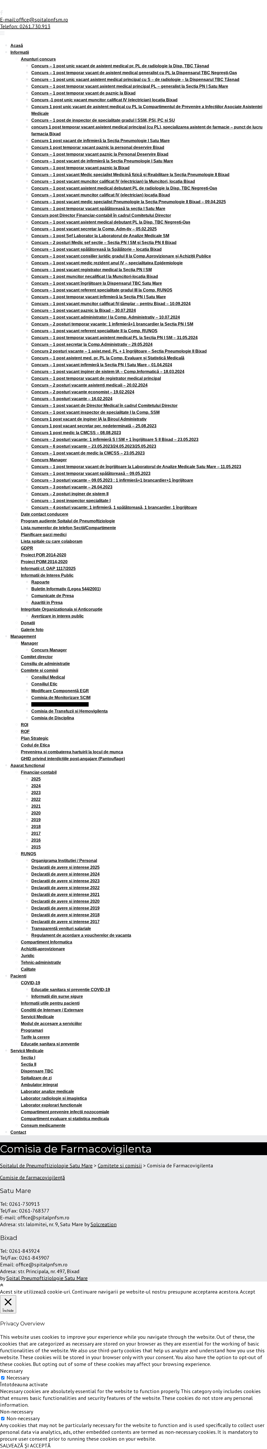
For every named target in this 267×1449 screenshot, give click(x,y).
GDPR (27, 548)
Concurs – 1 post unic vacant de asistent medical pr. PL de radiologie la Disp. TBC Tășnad (120, 66)
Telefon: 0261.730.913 (25, 26)
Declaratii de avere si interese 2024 (65, 874)
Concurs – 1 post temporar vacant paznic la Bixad (80, 168)
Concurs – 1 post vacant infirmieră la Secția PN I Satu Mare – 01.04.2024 (101, 365)
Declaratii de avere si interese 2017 (65, 922)
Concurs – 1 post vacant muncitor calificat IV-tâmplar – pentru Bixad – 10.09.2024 (111, 303)
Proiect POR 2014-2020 (43, 555)
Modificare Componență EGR (60, 691)
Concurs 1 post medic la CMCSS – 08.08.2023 (76, 432)
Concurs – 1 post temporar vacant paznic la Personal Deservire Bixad (99, 154)
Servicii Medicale (37, 1017)
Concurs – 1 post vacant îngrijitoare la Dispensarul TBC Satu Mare (96, 283)
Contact (18, 1132)
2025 (36, 779)
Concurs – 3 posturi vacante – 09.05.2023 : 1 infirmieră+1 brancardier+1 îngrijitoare (112, 480)
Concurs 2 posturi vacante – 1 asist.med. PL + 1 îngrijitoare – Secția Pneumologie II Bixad (119, 351)
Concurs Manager (49, 460)
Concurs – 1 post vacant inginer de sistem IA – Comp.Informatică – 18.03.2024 (107, 371)
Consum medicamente (43, 1125)
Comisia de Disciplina (52, 718)
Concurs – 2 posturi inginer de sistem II (69, 494)
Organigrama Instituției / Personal (64, 860)
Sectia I (28, 1057)
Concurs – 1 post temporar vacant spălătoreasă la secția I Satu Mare (98, 208)
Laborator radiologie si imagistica (54, 1098)
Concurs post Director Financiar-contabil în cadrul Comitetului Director (101, 215)
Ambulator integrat (39, 1085)
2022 (36, 799)
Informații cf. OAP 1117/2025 (48, 568)
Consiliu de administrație (45, 663)
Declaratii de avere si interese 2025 (65, 867)
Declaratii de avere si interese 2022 (65, 888)
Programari (32, 1030)
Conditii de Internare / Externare (52, 1010)
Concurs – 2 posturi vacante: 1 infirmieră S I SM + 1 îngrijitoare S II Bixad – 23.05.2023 (114, 439)
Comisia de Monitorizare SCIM (60, 697)
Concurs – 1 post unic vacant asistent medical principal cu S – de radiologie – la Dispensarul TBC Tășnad (135, 79)
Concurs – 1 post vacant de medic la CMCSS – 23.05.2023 (88, 453)
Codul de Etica (35, 745)
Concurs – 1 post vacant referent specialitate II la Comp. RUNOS (94, 331)
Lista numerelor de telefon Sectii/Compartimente (68, 528)
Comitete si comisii (39, 670)
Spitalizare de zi (36, 1078)
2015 (36, 847)
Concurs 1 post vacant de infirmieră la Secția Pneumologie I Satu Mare (100, 140)
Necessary (18, 1377)
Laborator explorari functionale (51, 1105)
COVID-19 (30, 983)
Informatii (19, 52)
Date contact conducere (44, 514)
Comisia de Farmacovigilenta (60, 704)
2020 (36, 813)
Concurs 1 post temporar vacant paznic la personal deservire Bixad (97, 147)
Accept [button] (247, 1291)
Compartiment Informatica (46, 942)
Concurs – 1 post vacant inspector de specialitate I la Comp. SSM (95, 412)
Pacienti (18, 976)
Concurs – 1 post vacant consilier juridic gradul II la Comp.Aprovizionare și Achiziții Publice (121, 256)
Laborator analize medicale (47, 1091)
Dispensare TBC (37, 1071)
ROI (24, 725)
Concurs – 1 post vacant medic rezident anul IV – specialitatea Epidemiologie (107, 263)
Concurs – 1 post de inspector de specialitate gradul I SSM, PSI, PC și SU (103, 120)
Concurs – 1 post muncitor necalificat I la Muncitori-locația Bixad (94, 276)
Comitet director (37, 657)
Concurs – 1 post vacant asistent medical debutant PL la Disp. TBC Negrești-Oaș (110, 222)
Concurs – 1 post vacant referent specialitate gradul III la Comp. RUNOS (101, 290)
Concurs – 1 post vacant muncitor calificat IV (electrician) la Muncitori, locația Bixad (113, 181)
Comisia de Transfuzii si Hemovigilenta (69, 711)
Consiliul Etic (44, 684)
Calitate (28, 969)
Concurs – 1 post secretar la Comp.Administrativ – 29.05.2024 (92, 344)
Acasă (16, 45)
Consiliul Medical (48, 677)
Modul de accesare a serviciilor (51, 1023)
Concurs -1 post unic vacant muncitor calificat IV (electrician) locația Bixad (104, 100)
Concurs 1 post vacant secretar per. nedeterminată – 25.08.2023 (93, 426)
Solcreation (103, 1224)
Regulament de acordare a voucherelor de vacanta (81, 935)
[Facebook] (1, 12)
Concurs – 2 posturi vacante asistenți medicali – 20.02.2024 (89, 385)
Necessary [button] (11, 1370)
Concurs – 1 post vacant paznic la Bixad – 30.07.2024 (83, 310)
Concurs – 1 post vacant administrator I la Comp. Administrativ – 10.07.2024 (105, 317)
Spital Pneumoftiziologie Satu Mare (47, 1278)
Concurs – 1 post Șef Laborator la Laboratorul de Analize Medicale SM (100, 236)
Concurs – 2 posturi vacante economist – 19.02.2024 (82, 392)
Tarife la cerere (35, 1037)
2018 (36, 826)
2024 (36, 786)
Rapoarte (40, 582)
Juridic (27, 955)
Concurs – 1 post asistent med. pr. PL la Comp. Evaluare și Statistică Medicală (107, 358)
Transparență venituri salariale (61, 928)
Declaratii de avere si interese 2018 (65, 915)
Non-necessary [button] (16, 1411)
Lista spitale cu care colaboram (51, 541)
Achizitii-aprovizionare (43, 949)
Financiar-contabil (39, 772)
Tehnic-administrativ (41, 962)
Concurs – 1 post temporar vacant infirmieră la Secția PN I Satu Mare (98, 297)
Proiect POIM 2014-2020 (44, 562)
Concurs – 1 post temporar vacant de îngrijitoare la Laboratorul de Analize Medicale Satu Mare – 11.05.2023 (136, 466)
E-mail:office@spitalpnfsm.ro (34, 19)
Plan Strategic (34, 738)
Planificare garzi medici (43, 534)
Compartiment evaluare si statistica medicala (65, 1118)
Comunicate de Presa (52, 595)
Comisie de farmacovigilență (32, 1177)
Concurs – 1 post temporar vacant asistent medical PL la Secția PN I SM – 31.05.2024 (114, 337)
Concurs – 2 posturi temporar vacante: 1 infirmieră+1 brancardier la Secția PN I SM (112, 324)
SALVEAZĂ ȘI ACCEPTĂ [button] (25, 1445)
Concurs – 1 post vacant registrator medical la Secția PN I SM (91, 269)
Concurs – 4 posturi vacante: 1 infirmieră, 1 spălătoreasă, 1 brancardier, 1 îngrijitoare (114, 507)
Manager (29, 643)
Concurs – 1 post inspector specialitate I (71, 500)
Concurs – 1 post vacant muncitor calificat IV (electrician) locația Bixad (100, 195)
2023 (36, 792)
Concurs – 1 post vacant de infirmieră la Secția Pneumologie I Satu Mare (102, 161)
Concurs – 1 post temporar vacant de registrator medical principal (96, 378)
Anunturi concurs (38, 59)
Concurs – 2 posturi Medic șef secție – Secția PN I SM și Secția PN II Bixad (104, 242)
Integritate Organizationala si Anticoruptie (61, 609)
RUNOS (28, 854)
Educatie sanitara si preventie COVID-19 (70, 989)
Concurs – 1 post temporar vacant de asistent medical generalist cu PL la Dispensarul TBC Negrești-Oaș (134, 73)
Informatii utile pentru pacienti (50, 1003)
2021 (36, 806)
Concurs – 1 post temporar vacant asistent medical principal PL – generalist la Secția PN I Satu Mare (129, 86)
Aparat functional (27, 765)
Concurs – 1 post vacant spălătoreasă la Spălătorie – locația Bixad (96, 249)
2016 (36, 840)
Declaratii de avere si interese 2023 (65, 881)
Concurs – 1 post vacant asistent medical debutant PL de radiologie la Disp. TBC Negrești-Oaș (124, 188)
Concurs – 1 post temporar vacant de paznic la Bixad (83, 93)
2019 (36, 820)
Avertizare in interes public (57, 616)
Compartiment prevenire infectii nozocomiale (65, 1112)
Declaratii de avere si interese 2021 (65, 894)
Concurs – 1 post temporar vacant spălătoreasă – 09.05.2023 (90, 473)
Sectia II (28, 1064)
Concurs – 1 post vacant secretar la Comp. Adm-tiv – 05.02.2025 (94, 229)
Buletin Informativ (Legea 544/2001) (66, 589)
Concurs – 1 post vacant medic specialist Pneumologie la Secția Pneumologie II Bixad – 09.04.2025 (128, 202)
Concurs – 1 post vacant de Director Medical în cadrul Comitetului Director (104, 405)
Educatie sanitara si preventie (50, 1044)
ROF (25, 731)
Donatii (28, 623)
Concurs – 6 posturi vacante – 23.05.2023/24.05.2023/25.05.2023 (93, 446)
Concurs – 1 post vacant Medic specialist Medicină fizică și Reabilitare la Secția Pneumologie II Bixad (130, 174)
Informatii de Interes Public (47, 575)
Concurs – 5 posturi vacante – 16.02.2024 (71, 399)
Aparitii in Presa (47, 602)
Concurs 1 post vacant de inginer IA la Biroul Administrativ (89, 419)
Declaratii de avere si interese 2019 (65, 908)
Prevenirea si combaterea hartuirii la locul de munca (72, 752)
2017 (36, 833)
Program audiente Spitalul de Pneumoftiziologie (68, 521)
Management (23, 636)
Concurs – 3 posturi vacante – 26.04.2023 (71, 487)
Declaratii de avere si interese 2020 (65, 901)
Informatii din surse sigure (57, 996)
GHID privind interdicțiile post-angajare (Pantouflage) (73, 758)
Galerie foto (32, 629)
